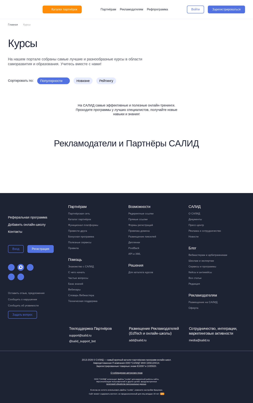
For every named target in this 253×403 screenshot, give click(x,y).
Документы (195, 219)
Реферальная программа (27, 217)
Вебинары (74, 289)
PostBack (133, 248)
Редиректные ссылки (141, 213)
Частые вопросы (78, 277)
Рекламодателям (131, 9)
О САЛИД (194, 213)
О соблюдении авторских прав (126, 373)
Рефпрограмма (157, 9)
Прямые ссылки (138, 219)
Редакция (194, 283)
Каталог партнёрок (79, 219)
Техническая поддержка (82, 301)
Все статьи (195, 277)
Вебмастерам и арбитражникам (208, 254)
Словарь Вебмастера (81, 295)
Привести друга (77, 230)
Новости (194, 236)
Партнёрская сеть (79, 213)
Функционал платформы (83, 225)
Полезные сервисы (79, 242)
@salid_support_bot (82, 341)
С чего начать (76, 272)
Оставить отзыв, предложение (26, 293)
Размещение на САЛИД (203, 302)
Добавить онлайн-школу (27, 224)
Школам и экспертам (201, 260)
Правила (73, 248)
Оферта (193, 307)
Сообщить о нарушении (22, 299)
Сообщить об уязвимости (23, 305)
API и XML (134, 253)
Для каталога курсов (140, 272)
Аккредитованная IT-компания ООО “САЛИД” (126, 363)
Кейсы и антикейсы (200, 272)
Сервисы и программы (202, 266)
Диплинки (134, 242)
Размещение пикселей (142, 236)
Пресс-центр (196, 225)
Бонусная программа (81, 236)
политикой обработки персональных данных (126, 384)
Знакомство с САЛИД (81, 266)
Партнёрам (108, 9)
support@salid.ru (80, 335)
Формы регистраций (140, 225)
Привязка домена (139, 230)
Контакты (15, 232)
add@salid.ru (138, 340)
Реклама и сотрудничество (205, 230)
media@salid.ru (199, 340)
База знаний (75, 283)
